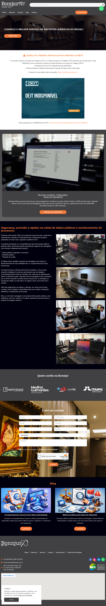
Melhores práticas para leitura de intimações (80, 515)
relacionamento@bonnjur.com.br (13, 562)
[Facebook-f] (90, 559)
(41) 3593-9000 (8, 559)
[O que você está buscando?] (65, 5)
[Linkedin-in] (99, 559)
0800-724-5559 (18, 559)
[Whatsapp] (103, 559)
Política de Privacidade (49, 449)
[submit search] (103, 5)
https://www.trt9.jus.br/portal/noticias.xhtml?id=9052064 (68, 123)
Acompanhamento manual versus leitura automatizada (26, 515)
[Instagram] (94, 559)
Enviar (53, 464)
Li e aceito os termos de (40, 449)
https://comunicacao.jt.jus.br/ (67, 72)
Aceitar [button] (11, 599)
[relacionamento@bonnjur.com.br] (1, 562)
